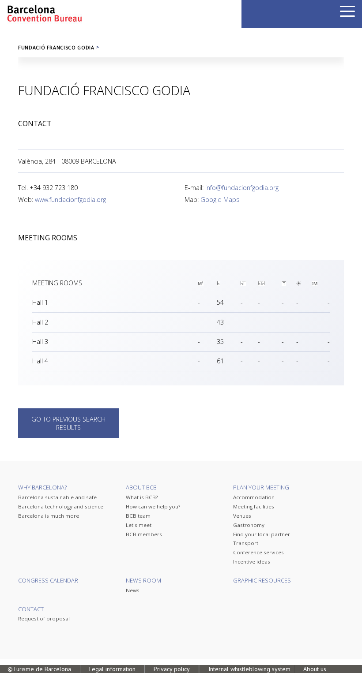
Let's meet (138, 525)
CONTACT (31, 609)
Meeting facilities (253, 506)
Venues (242, 515)
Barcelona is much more (48, 515)
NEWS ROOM (143, 580)
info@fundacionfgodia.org (242, 187)
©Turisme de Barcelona (39, 669)
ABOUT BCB (141, 487)
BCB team (138, 515)
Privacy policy (172, 669)
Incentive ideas (251, 561)
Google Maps (220, 199)
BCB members (144, 534)
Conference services (258, 552)
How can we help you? (153, 506)
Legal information (112, 669)
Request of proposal (44, 618)
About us (314, 669)
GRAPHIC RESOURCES (262, 580)
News (133, 590)
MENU (347, 11)
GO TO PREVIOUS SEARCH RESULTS (68, 423)
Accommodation (254, 497)
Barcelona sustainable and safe (57, 497)
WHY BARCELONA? (42, 487)
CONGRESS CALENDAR (48, 580)
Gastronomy (248, 525)
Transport (245, 543)
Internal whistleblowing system (249, 669)
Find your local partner (261, 534)
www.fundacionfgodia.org (70, 199)
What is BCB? (142, 497)
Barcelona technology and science (60, 506)
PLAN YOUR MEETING (261, 487)
